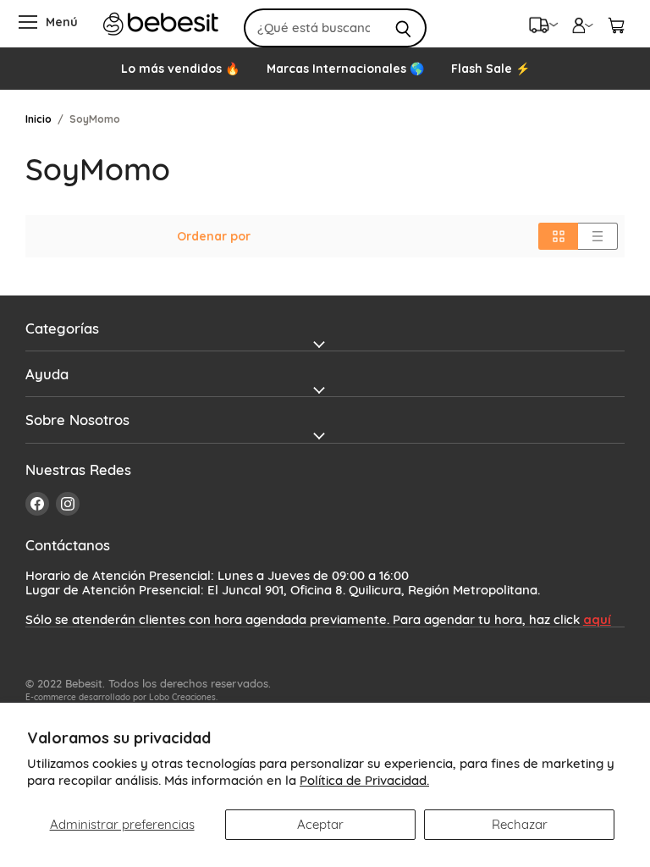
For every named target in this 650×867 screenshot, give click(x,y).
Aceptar (320, 824)
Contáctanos (67, 545)
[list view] (598, 236)
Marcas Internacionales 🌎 (345, 68)
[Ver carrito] (616, 23)
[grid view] (558, 236)
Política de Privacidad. (364, 780)
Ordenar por (214, 236)
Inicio (38, 119)
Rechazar (520, 824)
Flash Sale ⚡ (490, 68)
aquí (597, 619)
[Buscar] (404, 27)
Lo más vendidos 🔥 (180, 68)
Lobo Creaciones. (183, 697)
